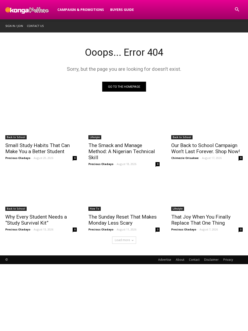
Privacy (228, 260)
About (180, 260)
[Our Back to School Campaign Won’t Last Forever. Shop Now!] (207, 121)
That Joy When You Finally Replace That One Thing (201, 220)
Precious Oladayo (17, 158)
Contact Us (35, 26)
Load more (122, 240)
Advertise (164, 260)
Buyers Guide (122, 9)
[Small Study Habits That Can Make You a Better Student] (41, 121)
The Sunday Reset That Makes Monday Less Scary (122, 220)
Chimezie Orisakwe (185, 158)
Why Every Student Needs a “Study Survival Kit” (36, 220)
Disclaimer (211, 260)
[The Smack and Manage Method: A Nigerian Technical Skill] (124, 121)
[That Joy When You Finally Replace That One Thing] (207, 193)
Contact (194, 260)
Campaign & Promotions (80, 9)
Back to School (16, 137)
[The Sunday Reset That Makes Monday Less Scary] (124, 193)
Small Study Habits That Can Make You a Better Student (37, 148)
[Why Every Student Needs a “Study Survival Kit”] (41, 193)
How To (94, 208)
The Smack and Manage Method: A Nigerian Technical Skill (121, 151)
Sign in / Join (14, 26)
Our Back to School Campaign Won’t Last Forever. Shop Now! (205, 148)
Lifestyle (95, 137)
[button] (237, 10)
